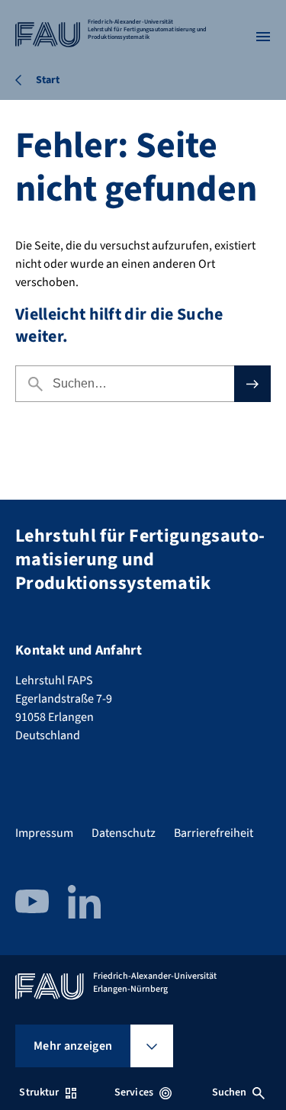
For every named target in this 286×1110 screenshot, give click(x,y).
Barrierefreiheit (213, 833)
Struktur (39, 1092)
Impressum (44, 833)
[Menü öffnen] (263, 36)
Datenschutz (124, 833)
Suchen (229, 1092)
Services (133, 1092)
